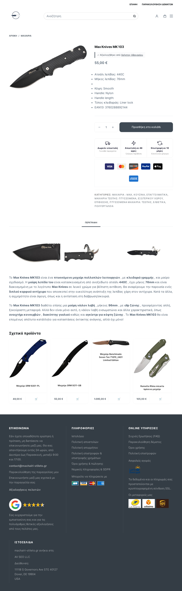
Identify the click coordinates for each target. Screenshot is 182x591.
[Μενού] (171, 16)
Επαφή (133, 4)
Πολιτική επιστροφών (142, 453)
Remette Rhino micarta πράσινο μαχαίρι (152, 387)
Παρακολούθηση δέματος (145, 442)
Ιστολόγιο (78, 436)
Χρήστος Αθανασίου (132, 54)
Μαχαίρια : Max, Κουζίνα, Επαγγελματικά (140, 194)
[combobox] (88, 16)
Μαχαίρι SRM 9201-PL (28, 385)
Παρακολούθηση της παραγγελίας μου (34, 472)
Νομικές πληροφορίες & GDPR (91, 469)
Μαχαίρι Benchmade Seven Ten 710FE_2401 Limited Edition (111, 357)
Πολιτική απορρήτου (85, 447)
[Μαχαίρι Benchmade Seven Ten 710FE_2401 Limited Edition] (111, 343)
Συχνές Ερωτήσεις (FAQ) (144, 436)
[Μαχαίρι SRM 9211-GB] (69, 358)
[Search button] (134, 16)
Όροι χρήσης (137, 447)
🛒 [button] (36, 398)
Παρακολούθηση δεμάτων (157, 4)
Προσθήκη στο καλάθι (146, 127)
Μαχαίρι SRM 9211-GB (69, 385)
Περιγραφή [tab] (91, 222)
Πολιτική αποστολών (85, 442)
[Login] (157, 16)
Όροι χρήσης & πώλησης (87, 463)
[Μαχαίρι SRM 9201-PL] (28, 359)
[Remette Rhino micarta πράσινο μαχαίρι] (152, 359)
